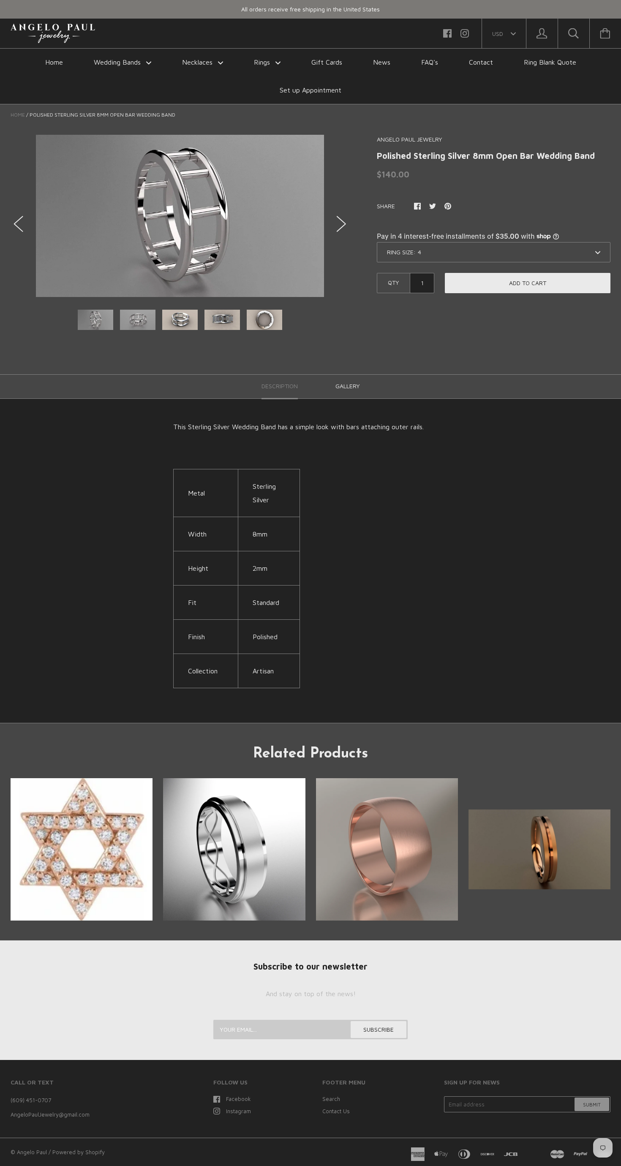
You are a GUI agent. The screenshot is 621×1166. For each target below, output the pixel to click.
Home (54, 62)
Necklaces (198, 62)
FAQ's (429, 62)
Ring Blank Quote (550, 62)
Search (331, 1098)
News (381, 62)
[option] (180, 216)
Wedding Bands (118, 62)
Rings (263, 62)
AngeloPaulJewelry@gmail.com (50, 1114)
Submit (592, 1104)
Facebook (238, 1098)
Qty (393, 282)
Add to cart (527, 282)
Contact (481, 62)
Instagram (238, 1111)
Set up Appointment (310, 90)
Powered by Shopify (78, 1152)
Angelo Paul (32, 1152)
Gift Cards (326, 62)
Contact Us (336, 1111)
